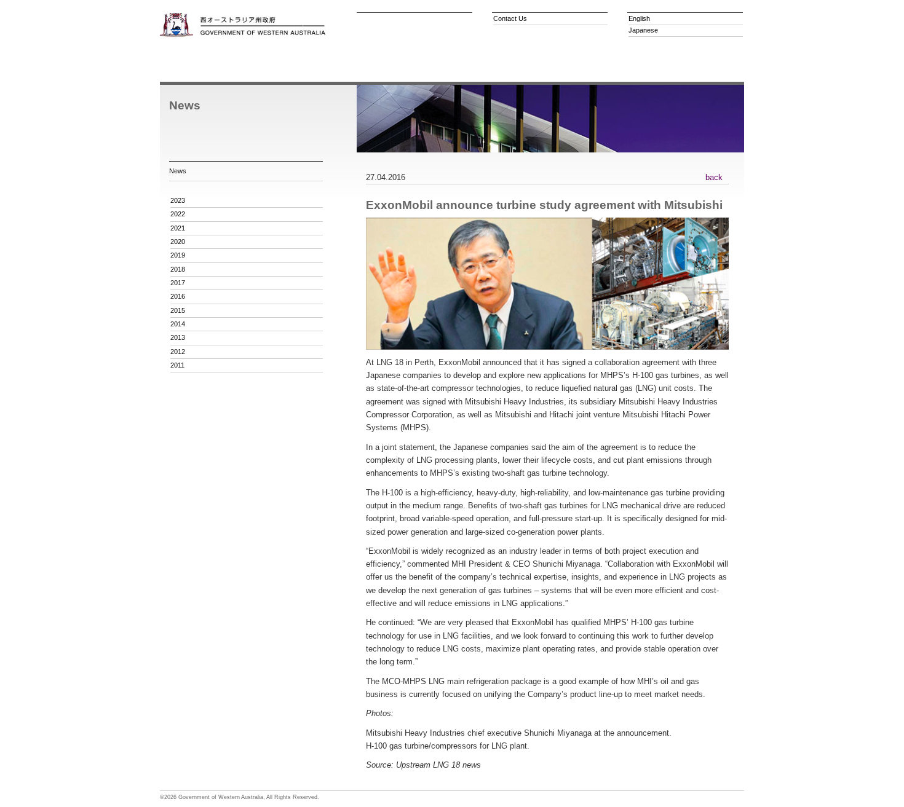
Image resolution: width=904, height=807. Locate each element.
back (714, 177)
